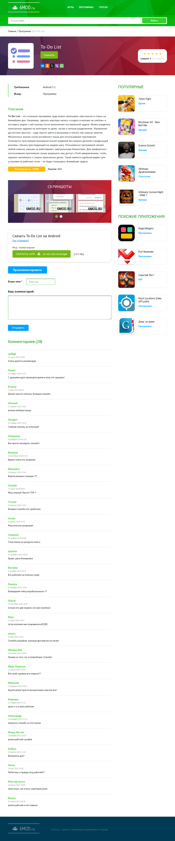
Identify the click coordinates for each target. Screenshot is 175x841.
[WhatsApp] (62, 66)
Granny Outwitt (146, 145)
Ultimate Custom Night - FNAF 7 (150, 193)
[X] (52, 66)
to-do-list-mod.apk (41, 254)
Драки (141, 103)
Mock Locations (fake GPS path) (149, 300)
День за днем (146, 321)
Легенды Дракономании (147, 170)
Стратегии (144, 176)
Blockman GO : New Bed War (149, 123)
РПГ (140, 279)
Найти (154, 20)
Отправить (18, 327)
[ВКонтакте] (43, 66)
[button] (56, 216)
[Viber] (57, 66)
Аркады (142, 129)
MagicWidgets (146, 228)
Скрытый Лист (146, 275)
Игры (71, 7)
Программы (86, 7)
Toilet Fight (144, 98)
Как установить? (20, 240)
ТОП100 (103, 7)
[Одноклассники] (47, 66)
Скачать (49, 55)
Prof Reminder (146, 251)
